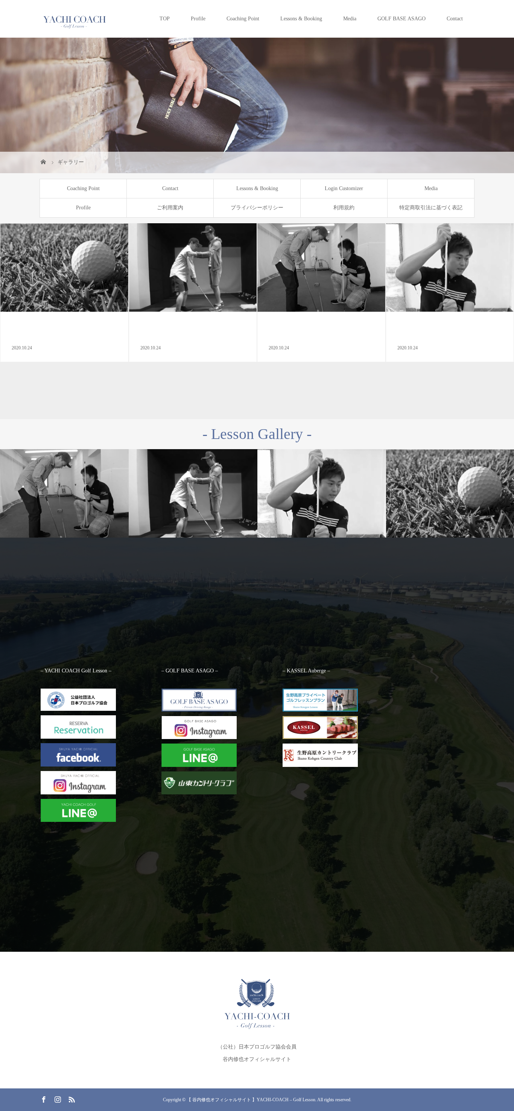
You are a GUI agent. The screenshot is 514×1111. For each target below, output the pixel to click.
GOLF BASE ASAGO (401, 18)
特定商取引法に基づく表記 (430, 207)
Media (349, 18)
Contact (455, 18)
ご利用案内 (170, 207)
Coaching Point (243, 18)
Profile (198, 18)
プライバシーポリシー (257, 207)
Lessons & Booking (301, 18)
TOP (165, 18)
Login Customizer (344, 188)
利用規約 (343, 207)
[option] (64, 493)
